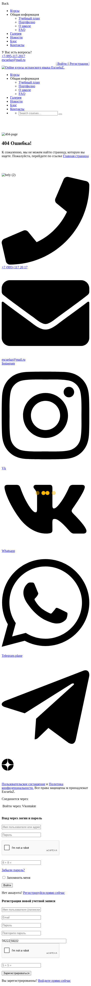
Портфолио (27, 22)
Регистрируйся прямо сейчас (44, 892)
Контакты (17, 45)
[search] (60, 114)
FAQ (22, 30)
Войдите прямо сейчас (54, 980)
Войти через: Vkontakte (19, 806)
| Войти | (62, 63)
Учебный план (29, 18)
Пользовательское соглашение (23, 784)
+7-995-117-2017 (13, 56)
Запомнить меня (18, 877)
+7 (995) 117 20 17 (15, 267)
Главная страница (76, 156)
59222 (6, 941)
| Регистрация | (78, 63)
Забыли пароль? (13, 870)
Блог (13, 41)
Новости (16, 37)
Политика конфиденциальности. (32, 786)
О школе (25, 26)
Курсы (14, 10)
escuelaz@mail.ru (13, 60)
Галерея (15, 33)
